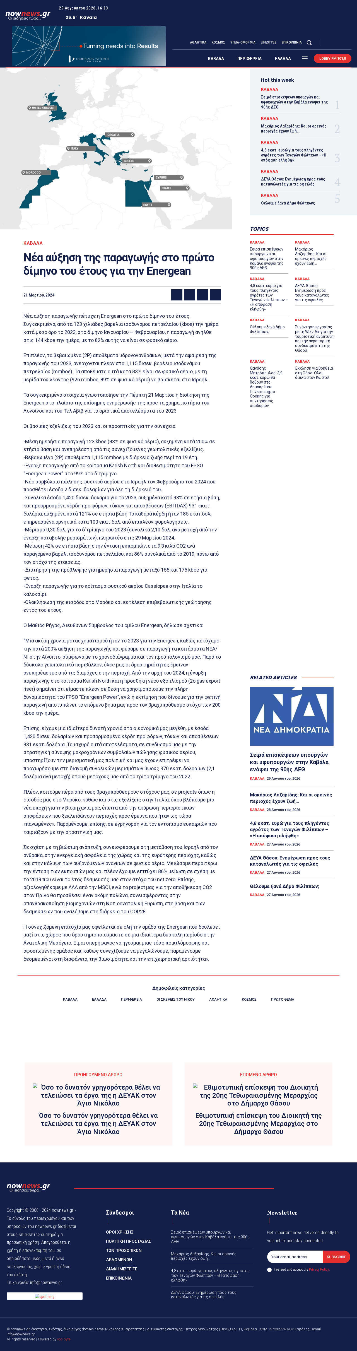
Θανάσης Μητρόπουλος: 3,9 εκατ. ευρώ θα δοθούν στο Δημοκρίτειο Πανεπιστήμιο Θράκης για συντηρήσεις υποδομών (266, 387)
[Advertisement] (292, 580)
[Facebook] (329, 42)
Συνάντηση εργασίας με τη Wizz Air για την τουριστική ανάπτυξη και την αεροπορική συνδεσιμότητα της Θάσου (314, 339)
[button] (309, 42)
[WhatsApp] (215, 294)
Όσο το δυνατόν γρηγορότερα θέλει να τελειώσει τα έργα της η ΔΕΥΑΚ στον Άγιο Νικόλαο (98, 1124)
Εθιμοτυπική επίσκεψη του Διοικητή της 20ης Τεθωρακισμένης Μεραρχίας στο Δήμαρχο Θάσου (258, 1124)
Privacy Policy (319, 1269)
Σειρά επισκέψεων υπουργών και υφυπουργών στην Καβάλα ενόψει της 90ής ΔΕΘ (294, 102)
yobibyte (63, 1339)
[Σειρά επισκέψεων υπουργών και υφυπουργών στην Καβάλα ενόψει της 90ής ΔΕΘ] (292, 716)
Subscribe (336, 1257)
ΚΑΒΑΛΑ (33, 243)
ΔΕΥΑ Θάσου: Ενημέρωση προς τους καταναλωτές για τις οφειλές (293, 182)
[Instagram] (335, 42)
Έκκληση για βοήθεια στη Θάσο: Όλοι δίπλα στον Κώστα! (314, 373)
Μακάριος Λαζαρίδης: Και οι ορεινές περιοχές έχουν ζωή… (294, 129)
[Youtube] (349, 42)
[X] (342, 42)
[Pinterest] (202, 294)
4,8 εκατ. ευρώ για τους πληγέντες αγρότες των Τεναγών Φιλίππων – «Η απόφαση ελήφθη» (293, 155)
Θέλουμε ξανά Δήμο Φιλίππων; (288, 203)
